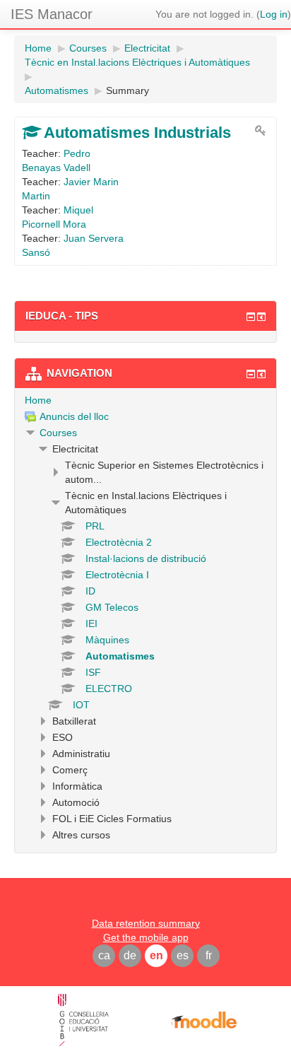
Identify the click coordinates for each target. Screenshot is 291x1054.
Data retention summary (146, 923)
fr (209, 955)
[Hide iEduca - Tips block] (251, 316)
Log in (273, 14)
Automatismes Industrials (137, 132)
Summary (127, 90)
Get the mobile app (146, 937)
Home (38, 400)
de (130, 955)
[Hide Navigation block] (251, 374)
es (183, 955)
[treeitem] (145, 400)
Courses (58, 432)
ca (104, 955)
